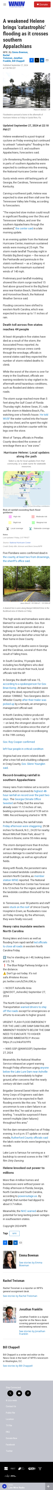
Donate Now (11, 1438)
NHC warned (28, 1211)
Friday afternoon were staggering (22, 826)
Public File (10, 1413)
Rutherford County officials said (29, 1137)
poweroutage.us (27, 1196)
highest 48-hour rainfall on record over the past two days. (26, 795)
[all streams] (49, 1486)
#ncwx (24, 977)
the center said (24, 228)
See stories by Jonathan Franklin (32, 1332)
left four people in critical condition (23, 748)
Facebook (10, 1445)
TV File (9, 1425)
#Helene (14, 977)
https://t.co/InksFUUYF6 (17, 1042)
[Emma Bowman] (9, 1260)
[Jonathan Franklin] (9, 1314)
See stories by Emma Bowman (30, 1264)
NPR (14, 1233)
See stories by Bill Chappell (18, 1365)
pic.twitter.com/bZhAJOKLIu (19, 981)
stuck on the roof (19, 907)
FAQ (8, 1432)
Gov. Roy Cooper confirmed (19, 741)
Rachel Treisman (7, 56)
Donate (43, 4)
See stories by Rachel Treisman (20, 1296)
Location (10, 1419)
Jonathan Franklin (31, 1309)
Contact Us (11, 1406)
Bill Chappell (18, 60)
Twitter (9, 1451)
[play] (4, 1486)
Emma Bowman (20, 52)
